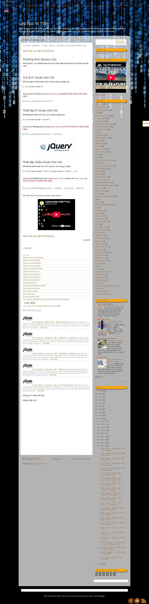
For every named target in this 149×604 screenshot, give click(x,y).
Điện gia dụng (100, 191)
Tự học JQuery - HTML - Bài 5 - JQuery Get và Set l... (111, 484)
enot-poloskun (83, 596)
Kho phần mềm (89, 6)
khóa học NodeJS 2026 (104, 166)
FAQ (97, 113)
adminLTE (99, 241)
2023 (100, 400)
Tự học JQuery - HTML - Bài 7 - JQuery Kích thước (51, 322)
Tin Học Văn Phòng (48, 6)
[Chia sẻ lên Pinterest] (34, 303)
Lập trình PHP (100, 149)
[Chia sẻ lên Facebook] (32, 303)
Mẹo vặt (76, 6)
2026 (100, 391)
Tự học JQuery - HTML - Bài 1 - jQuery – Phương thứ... (111, 504)
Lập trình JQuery (43, 306)
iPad (97, 208)
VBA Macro (99, 143)
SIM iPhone (99, 235)
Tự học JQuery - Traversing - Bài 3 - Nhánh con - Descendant (55, 369)
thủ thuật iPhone (101, 177)
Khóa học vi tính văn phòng (33, 257)
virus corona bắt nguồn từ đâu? (34, 285)
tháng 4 (103, 439)
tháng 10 (103, 427)
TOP (97, 157)
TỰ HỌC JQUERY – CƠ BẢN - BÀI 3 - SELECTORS (112, 548)
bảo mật (98, 213)
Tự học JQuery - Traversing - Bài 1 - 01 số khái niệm (51, 385)
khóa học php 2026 (102, 115)
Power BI (98, 263)
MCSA (97, 163)
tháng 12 (103, 421)
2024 (100, 397)
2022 (100, 403)
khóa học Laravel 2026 (103, 124)
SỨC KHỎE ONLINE (105, 304)
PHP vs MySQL (101, 169)
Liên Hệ (136, 6)
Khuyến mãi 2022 (101, 53)
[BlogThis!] (28, 303)
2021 (100, 406)
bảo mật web (100, 244)
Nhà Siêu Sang (104, 319)
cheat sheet (99, 216)
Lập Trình (18, 6)
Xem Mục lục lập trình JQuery (38, 50)
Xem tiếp (44, 328)
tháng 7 (103, 436)
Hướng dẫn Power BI (103, 182)
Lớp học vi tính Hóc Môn (32, 263)
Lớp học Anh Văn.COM (107, 338)
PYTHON (98, 233)
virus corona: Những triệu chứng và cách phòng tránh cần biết (46, 299)
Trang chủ (7, 6)
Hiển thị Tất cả (122, 381)
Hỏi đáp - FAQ (104, 6)
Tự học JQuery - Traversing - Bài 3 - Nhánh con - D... (112, 459)
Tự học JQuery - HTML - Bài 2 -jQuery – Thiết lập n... (111, 499)
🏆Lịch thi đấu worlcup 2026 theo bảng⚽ (114, 322)
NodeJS (98, 141)
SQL (97, 266)
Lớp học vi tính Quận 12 (32, 277)
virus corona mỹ (29, 294)
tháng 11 (103, 424)
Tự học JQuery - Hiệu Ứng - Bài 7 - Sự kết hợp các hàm (112, 509)
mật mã (98, 288)
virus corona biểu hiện (31, 297)
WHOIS (127, 6)
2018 (100, 415)
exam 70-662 (100, 280)
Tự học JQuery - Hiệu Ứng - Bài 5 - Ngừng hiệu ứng (112, 519)
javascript (98, 174)
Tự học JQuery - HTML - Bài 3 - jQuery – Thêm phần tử (111, 494)
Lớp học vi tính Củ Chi (31, 271)
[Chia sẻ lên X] (30, 303)
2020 (100, 409)
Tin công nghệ (64, 6)
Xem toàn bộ (100, 95)
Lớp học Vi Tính (33, 23)
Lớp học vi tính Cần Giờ (31, 266)
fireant (97, 283)
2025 (100, 394)
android (98, 269)
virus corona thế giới (30, 291)
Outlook (98, 194)
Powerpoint (99, 210)
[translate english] (6, 11)
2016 (100, 564)
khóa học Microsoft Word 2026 (106, 286)
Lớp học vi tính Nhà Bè (31, 280)
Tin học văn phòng (102, 110)
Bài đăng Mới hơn (32, 459)
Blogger (102, 596)
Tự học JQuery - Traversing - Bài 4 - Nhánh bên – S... (112, 454)
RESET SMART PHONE (104, 205)
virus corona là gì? (29, 283)
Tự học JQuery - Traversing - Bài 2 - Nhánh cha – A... (112, 464)
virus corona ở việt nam (31, 288)
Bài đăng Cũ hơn (81, 459)
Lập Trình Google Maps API (105, 185)
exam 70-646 (100, 219)
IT (96, 132)
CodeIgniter (99, 135)
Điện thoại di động (102, 252)
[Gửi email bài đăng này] (25, 303)
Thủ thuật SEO (100, 238)
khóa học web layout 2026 (105, 196)
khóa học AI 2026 (101, 247)
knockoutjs (99, 249)
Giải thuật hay (100, 255)
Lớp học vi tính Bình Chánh (33, 269)
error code (99, 188)
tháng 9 (103, 430)
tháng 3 (103, 442)
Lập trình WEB (55, 306)
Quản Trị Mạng (31, 6)
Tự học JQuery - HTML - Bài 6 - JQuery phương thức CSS (111, 479)
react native (99, 291)
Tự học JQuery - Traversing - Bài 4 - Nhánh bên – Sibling (53, 353)
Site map (116, 6)
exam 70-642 (100, 277)
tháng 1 (103, 446)
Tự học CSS (99, 121)
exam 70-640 (100, 274)
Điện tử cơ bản (100, 180)
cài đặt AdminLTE (101, 272)
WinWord (98, 171)
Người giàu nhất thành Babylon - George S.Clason (114, 361)
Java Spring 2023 (101, 260)
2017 (100, 418)
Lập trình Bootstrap (102, 127)
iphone (97, 146)
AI (96, 199)
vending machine (101, 294)
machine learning (101, 221)
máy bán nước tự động (103, 160)
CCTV (97, 224)
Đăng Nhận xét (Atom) (38, 464)
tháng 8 (103, 433)
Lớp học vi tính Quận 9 (31, 274)
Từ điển (146, 123)
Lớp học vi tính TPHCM (31, 260)
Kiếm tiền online (101, 230)
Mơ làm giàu (103, 358)
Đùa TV (101, 377)
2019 (100, 412)
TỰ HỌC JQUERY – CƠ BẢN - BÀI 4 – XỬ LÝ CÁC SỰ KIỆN (112, 543)
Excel (97, 155)
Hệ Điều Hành (100, 258)
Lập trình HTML (101, 129)
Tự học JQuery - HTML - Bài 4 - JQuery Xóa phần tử (111, 489)
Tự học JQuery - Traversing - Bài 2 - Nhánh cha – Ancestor (54, 338)
